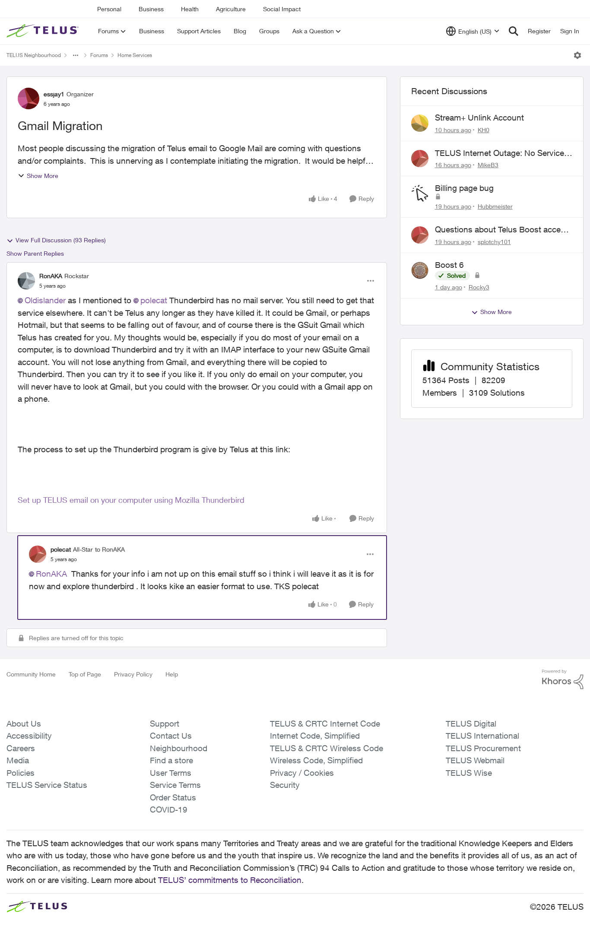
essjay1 (54, 94)
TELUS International (482, 735)
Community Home (31, 674)
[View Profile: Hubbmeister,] (419, 193)
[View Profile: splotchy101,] (419, 235)
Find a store (171, 760)
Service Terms (175, 785)
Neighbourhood (178, 748)
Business (151, 9)
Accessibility (29, 735)
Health (190, 9)
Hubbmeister (495, 206)
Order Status (173, 797)
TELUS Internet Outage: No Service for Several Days (499, 153)
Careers (20, 748)
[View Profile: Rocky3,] (419, 270)
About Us (23, 723)
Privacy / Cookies (302, 773)
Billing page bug (464, 188)
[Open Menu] (577, 55)
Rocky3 (479, 287)
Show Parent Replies (35, 253)
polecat (153, 300)
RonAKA (50, 275)
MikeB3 (488, 164)
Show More (42, 175)
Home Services (134, 55)
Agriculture (231, 9)
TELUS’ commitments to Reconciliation (229, 880)
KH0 (483, 129)
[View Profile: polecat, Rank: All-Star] (37, 554)
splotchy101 (494, 241)
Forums (99, 55)
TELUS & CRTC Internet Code (325, 723)
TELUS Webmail (475, 760)
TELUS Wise (469, 773)
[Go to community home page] (43, 31)
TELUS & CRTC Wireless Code (326, 748)
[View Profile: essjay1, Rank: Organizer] (28, 98)
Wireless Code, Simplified (316, 760)
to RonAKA (110, 549)
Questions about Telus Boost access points (502, 230)
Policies (20, 773)
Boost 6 (449, 265)
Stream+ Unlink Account (479, 117)
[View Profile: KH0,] (419, 123)
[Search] (513, 31)
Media (17, 760)
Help (171, 674)
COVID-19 (168, 809)
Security (285, 785)
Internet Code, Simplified (315, 735)
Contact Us (171, 735)
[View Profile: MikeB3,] (419, 158)
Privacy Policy (133, 674)
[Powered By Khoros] (563, 679)
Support (164, 723)
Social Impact (282, 9)
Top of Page (85, 674)
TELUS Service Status (46, 785)
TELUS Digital (471, 723)
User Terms (170, 773)
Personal (109, 9)
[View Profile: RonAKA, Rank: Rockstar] (26, 280)
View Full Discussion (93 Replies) (61, 240)
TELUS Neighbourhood (33, 55)
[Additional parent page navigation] (75, 55)
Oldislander (45, 300)
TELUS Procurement (483, 748)
